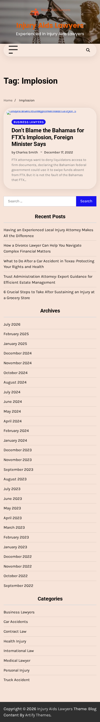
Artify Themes (38, 714)
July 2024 (12, 392)
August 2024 (15, 382)
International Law (19, 650)
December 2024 (18, 353)
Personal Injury (16, 670)
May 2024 (12, 411)
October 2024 (15, 372)
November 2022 (18, 566)
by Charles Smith (25, 152)
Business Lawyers (29, 122)
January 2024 (15, 440)
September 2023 (18, 469)
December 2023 (18, 450)
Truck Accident (17, 679)
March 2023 (14, 527)
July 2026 (12, 324)
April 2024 (13, 421)
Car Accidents (16, 621)
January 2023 (15, 547)
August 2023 (15, 479)
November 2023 (18, 459)
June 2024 (13, 401)
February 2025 (16, 334)
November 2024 (18, 363)
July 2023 (12, 488)
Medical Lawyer (17, 660)
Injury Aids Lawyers (50, 25)
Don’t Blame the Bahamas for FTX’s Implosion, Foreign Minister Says (48, 137)
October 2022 (16, 575)
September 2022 (18, 585)
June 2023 (13, 498)
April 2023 (13, 518)
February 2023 (16, 537)
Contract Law (15, 631)
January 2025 (15, 343)
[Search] (88, 50)
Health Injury (15, 641)
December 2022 (18, 556)
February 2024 (16, 430)
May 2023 (12, 508)
